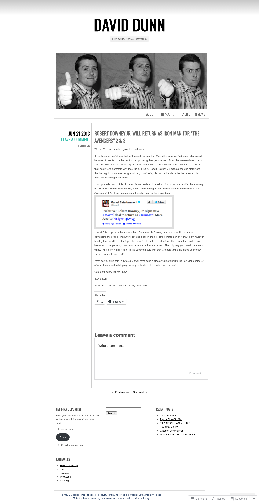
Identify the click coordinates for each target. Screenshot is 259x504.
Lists (62, 469)
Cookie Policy (142, 498)
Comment (195, 373)
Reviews (199, 114)
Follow (62, 437)
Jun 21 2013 (79, 133)
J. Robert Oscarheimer (171, 430)
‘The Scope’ (166, 114)
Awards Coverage (69, 465)
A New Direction (168, 415)
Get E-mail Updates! (68, 409)
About (150, 114)
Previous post (121, 392)
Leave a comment (75, 139)
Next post (140, 392)
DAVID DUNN (129, 24)
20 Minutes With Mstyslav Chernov (178, 434)
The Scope (65, 476)
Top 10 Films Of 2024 (171, 419)
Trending (184, 114)
